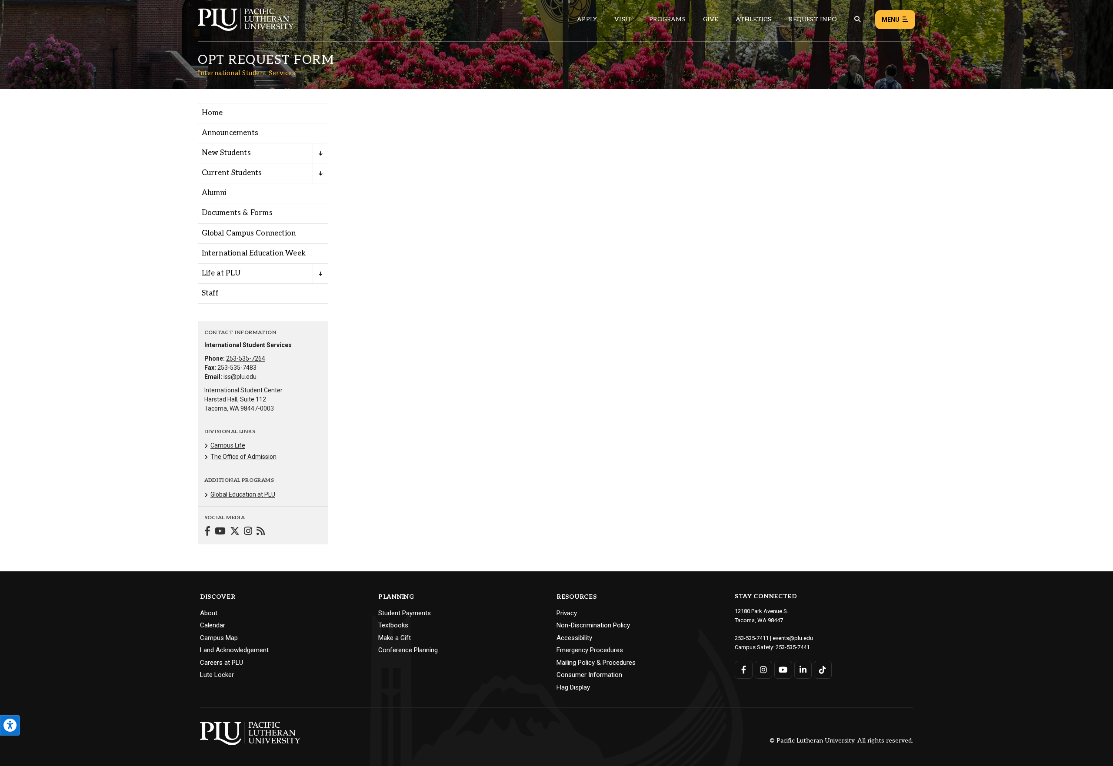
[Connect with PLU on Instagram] (764, 670)
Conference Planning (408, 650)
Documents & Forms (237, 213)
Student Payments (404, 613)
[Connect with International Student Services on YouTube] (220, 532)
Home (212, 113)
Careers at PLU (221, 663)
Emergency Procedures (589, 650)
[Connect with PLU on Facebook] (744, 670)
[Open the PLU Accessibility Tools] (10, 725)
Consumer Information (589, 675)
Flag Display (573, 687)
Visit (623, 19)
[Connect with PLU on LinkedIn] (803, 670)
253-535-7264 (245, 358)
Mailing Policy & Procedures (596, 663)
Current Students (232, 173)
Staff (210, 293)
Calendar (212, 625)
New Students (226, 153)
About (208, 613)
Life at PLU (221, 273)
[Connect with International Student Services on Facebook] (207, 532)
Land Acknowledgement (234, 650)
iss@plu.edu (240, 376)
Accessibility (574, 638)
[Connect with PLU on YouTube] (783, 670)
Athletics (754, 19)
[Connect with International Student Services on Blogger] (261, 532)
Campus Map (219, 638)
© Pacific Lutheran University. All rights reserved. (841, 741)
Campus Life (227, 445)
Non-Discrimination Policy (593, 625)
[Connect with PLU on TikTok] (823, 670)
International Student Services (246, 73)
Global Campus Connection (249, 233)
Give (710, 19)
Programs (667, 19)
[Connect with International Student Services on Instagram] (248, 532)
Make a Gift (394, 638)
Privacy (566, 613)
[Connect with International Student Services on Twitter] (235, 532)
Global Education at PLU (242, 494)
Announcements (230, 133)
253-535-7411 (752, 638)
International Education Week (254, 253)
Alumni (214, 193)
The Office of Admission (243, 456)
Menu (891, 19)
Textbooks (393, 625)
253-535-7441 (793, 647)
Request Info (812, 19)
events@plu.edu (793, 638)
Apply (587, 19)
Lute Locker (217, 675)
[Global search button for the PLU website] (857, 19)
